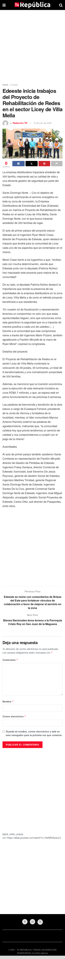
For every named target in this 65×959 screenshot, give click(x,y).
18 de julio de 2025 (42, 122)
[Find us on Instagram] (32, 921)
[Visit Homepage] (32, 5)
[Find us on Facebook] (25, 921)
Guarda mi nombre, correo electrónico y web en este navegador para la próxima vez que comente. (34, 733)
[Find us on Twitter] (40, 922)
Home (5, 84)
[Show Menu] (4, 5)
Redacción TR (20, 122)
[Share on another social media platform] (57, 163)
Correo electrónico (14, 716)
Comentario (10, 659)
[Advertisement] (32, 45)
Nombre (8, 701)
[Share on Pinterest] (44, 163)
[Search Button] (60, 5)
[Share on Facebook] (18, 163)
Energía (14, 84)
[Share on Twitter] (32, 163)
